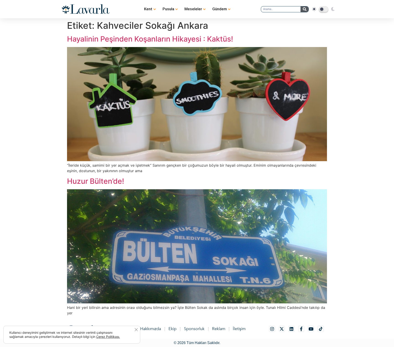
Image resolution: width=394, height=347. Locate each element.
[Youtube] (311, 329)
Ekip (172, 329)
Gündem (219, 9)
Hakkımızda (150, 329)
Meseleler (193, 9)
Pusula (168, 9)
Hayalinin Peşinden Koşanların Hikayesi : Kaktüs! (150, 38)
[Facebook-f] (301, 329)
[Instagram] (272, 329)
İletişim (239, 329)
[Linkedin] (291, 329)
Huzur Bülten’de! (95, 181)
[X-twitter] (282, 329)
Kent (148, 9)
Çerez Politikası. (108, 337)
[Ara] (304, 9)
